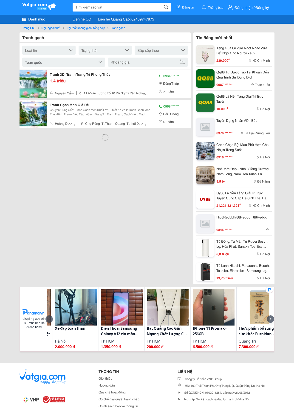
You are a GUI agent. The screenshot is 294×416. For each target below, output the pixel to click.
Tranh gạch (118, 28)
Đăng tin (188, 7)
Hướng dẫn (107, 385)
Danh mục (36, 18)
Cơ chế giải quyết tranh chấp (119, 399)
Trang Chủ (28, 28)
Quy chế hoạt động (112, 392)
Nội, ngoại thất (50, 28)
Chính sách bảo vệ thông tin (118, 406)
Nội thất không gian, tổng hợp (85, 28)
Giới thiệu (105, 378)
